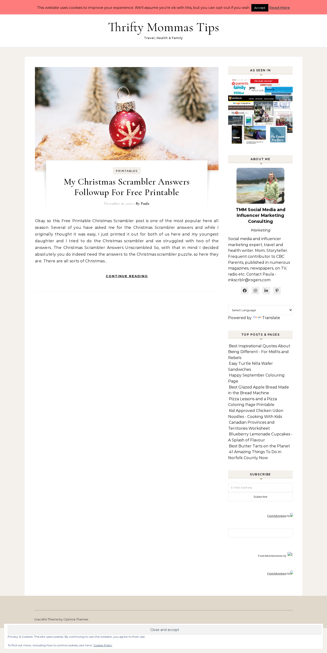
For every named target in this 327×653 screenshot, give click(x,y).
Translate (271, 317)
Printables (127, 171)
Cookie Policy (102, 645)
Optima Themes (75, 619)
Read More (279, 7)
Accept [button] (259, 8)
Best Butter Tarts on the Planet (259, 446)
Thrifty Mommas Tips (163, 27)
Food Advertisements (270, 555)
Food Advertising (277, 515)
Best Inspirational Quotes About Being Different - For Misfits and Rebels (259, 352)
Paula (145, 203)
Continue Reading (127, 276)
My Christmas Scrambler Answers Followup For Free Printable (127, 187)
